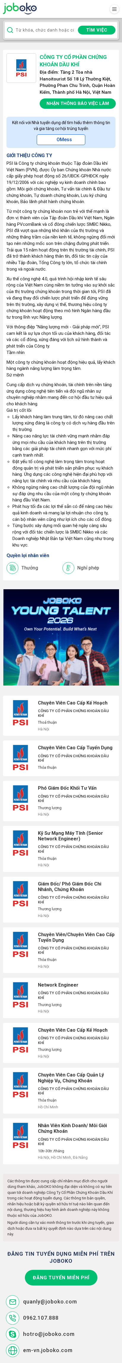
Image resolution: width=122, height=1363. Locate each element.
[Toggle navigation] (114, 9)
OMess (64, 139)
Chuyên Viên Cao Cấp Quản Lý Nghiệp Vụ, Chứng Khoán (61, 1090)
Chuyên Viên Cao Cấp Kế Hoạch (61, 716)
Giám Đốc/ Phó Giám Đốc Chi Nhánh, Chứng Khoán (61, 899)
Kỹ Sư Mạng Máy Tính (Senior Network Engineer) (61, 849)
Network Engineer (61, 998)
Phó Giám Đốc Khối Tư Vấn (61, 801)
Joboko (20, 8)
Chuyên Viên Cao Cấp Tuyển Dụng (61, 758)
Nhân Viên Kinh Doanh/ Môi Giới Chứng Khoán (61, 1141)
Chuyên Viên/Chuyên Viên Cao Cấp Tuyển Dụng (61, 950)
